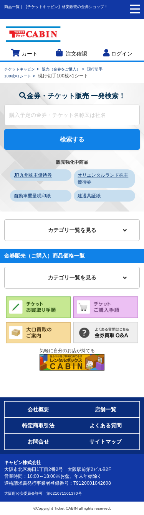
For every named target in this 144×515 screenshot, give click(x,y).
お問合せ (38, 441)
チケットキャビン (19, 69)
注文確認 (76, 54)
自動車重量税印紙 (32, 195)
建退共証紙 (89, 195)
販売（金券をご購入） (61, 69)
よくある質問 (105, 425)
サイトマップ (105, 441)
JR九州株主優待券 (33, 175)
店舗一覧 (105, 409)
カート (30, 54)
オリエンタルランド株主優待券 (103, 178)
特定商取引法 (38, 425)
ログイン (121, 54)
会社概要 (38, 409)
